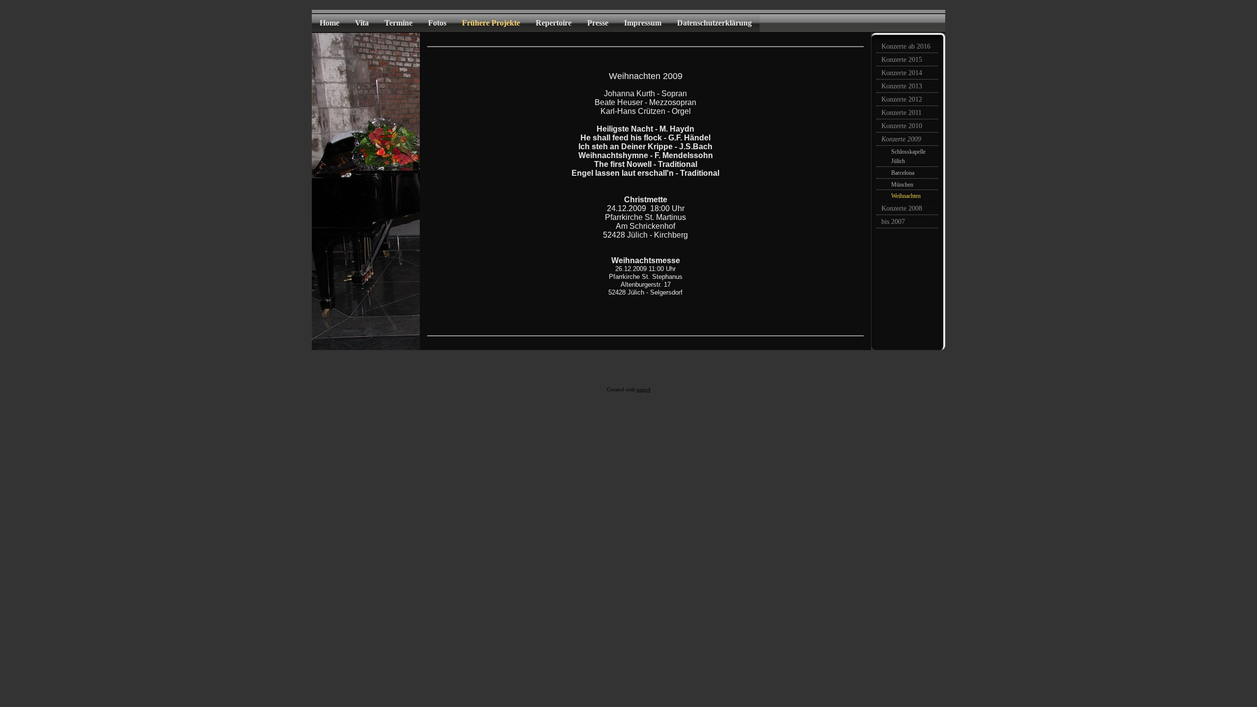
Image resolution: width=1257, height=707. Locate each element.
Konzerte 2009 (901, 139)
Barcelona (902, 172)
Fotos (437, 23)
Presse (597, 23)
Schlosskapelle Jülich (908, 156)
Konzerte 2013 (901, 86)
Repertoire (554, 23)
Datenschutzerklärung (714, 23)
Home (329, 23)
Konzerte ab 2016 (905, 46)
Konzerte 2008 (901, 208)
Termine (398, 23)
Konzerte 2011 (901, 112)
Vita (362, 23)
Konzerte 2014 (901, 73)
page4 (644, 389)
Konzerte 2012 (901, 99)
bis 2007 (893, 221)
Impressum (642, 23)
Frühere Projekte (491, 23)
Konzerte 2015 (901, 59)
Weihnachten (906, 195)
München (902, 184)
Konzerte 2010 (901, 126)
